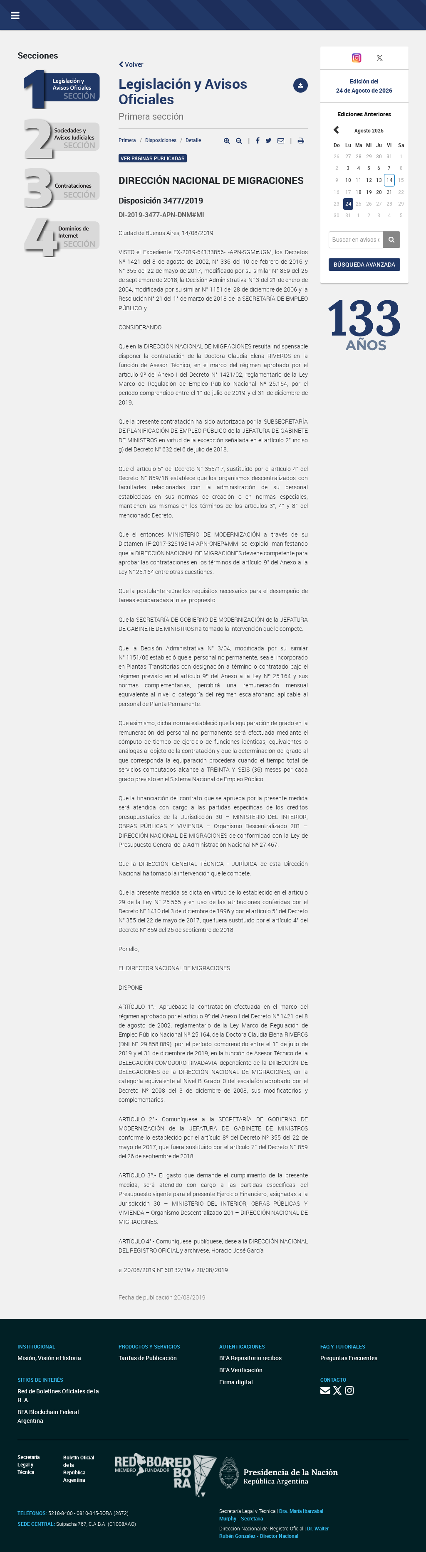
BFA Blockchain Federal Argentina (48, 1416)
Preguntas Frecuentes (348, 1358)
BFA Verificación (241, 1370)
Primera (127, 140)
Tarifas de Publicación (148, 1358)
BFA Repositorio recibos (250, 1358)
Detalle (193, 140)
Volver (133, 64)
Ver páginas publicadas (153, 158)
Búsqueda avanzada (364, 264)
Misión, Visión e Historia (49, 1358)
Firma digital (236, 1382)
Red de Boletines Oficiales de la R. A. (58, 1395)
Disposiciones (160, 140)
